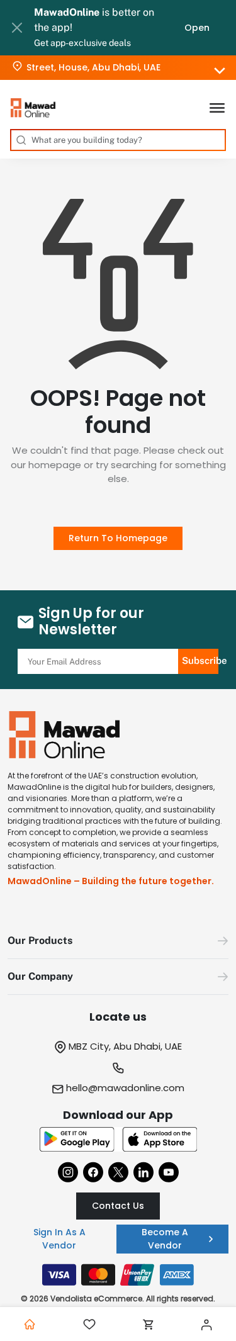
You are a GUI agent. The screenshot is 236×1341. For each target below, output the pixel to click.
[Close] (17, 27)
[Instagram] (68, 1172)
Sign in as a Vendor (59, 1239)
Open (197, 27)
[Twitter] (118, 1172)
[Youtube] (169, 1172)
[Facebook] (93, 1172)
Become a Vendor (165, 1239)
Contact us (118, 1205)
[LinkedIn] (143, 1172)
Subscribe (200, 660)
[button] (118, 941)
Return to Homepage (118, 538)
